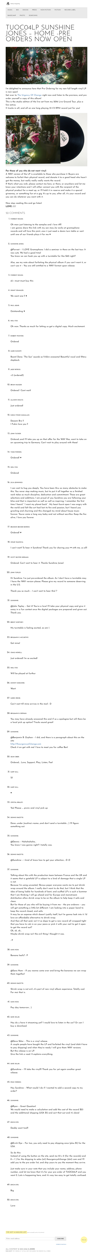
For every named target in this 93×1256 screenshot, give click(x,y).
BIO (17, 10)
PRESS (34, 10)
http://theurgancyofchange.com (26, 744)
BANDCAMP (12, 15)
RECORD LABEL (70, 10)
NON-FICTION (46, 10)
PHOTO (22, 15)
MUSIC (10, 10)
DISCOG (25, 10)
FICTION (58, 10)
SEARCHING (33, 15)
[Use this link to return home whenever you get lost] (15, 3)
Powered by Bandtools (61, 1244)
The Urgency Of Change (29, 95)
